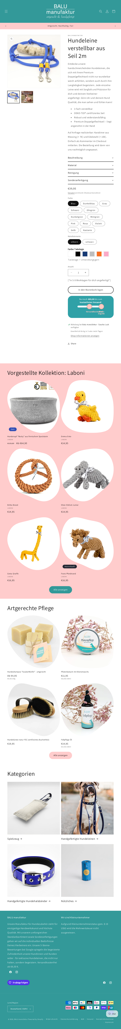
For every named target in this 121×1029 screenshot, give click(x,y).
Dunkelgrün (77, 217)
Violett (98, 223)
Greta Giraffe (13, 574)
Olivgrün (91, 210)
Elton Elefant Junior (70, 505)
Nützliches (67, 901)
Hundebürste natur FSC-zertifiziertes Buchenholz (28, 740)
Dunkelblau (89, 203)
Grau (104, 203)
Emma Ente (66, 436)
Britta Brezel (12, 505)
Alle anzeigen (61, 589)
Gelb (73, 230)
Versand (71, 193)
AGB (82, 1019)
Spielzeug (13, 838)
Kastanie (87, 230)
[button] (6, 11)
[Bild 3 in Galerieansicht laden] (27, 97)
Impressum (109, 1022)
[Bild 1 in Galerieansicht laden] (13, 97)
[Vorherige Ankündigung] (6, 26)
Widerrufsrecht (52, 1019)
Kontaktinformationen (105, 1019)
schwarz (90, 242)
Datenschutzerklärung (69, 1019)
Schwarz (75, 210)
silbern (74, 242)
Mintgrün (95, 217)
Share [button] (73, 343)
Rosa (85, 223)
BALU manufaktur (21, 1019)
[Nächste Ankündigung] (115, 26)
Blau (73, 203)
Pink (73, 223)
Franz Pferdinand (68, 574)
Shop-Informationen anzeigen (85, 335)
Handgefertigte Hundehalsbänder (27, 901)
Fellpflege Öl (66, 740)
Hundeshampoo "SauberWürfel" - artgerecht (26, 672)
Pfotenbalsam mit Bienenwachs (75, 672)
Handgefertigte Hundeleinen (78, 838)
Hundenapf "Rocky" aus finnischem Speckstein (27, 436)
